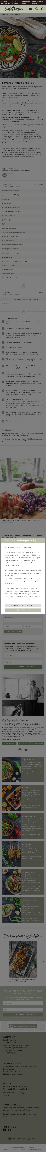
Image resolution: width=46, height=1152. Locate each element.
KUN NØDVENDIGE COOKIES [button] (23, 606)
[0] (41, 8)
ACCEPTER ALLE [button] (23, 610)
